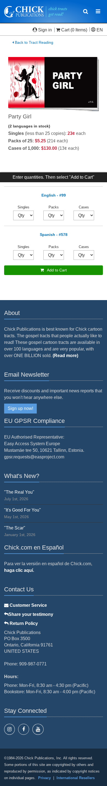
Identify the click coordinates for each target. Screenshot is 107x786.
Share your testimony (31, 614)
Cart (65, 30)
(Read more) (65, 355)
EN (99, 30)
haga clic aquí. (19, 570)
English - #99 (53, 195)
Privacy (44, 778)
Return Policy (23, 623)
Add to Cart (55, 270)
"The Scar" (14, 528)
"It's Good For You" (22, 510)
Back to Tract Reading (33, 42)
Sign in (45, 30)
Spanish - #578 (53, 234)
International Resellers (76, 778)
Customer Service (28, 605)
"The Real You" (19, 492)
